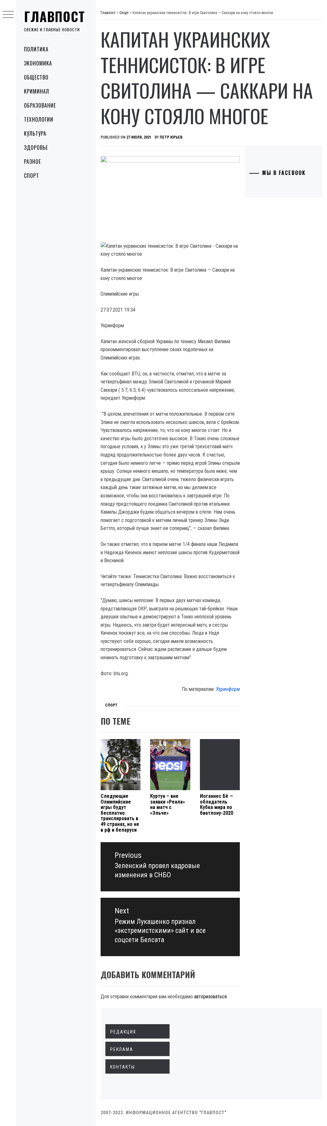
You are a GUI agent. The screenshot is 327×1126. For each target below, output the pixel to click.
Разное (32, 161)
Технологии (38, 119)
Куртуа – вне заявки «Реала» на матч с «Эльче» (167, 804)
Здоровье (36, 147)
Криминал (36, 91)
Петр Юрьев (171, 137)
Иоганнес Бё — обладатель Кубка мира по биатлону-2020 (216, 804)
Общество (36, 77)
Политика (36, 49)
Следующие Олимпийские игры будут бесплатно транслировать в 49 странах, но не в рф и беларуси (120, 813)
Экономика (38, 63)
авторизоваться (210, 997)
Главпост (54, 16)
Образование (40, 105)
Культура (35, 133)
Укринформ (228, 689)
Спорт (31, 175)
